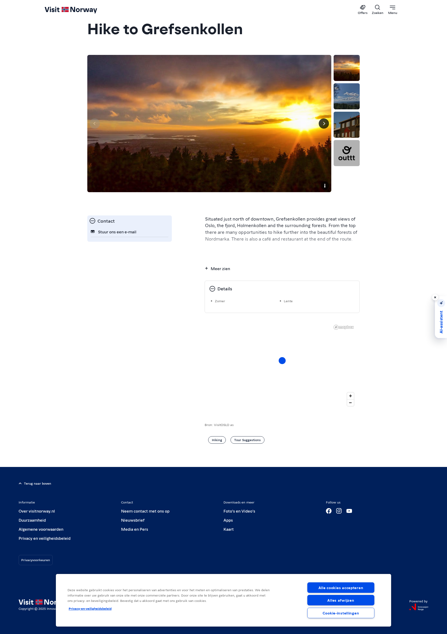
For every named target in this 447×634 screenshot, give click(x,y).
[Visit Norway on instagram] (339, 511)
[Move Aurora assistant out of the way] (435, 297)
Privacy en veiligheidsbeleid (45, 538)
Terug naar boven (37, 483)
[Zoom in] (350, 395)
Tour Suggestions (247, 440)
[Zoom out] (350, 402)
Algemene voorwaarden (41, 529)
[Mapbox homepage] (343, 327)
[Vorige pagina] (95, 123)
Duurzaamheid (32, 520)
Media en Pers (134, 529)
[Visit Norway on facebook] (329, 511)
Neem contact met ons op (145, 510)
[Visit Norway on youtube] (349, 511)
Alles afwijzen (340, 600)
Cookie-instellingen (341, 613)
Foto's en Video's (239, 510)
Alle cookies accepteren (340, 587)
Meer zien (220, 268)
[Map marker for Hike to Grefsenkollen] (282, 360)
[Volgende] (324, 123)
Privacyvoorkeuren (35, 560)
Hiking (217, 440)
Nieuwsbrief (133, 520)
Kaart (229, 529)
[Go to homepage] (78, 9)
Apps (228, 520)
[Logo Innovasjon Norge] (418, 607)
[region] (223, 600)
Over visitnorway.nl (37, 510)
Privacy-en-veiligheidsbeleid (90, 608)
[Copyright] (325, 185)
